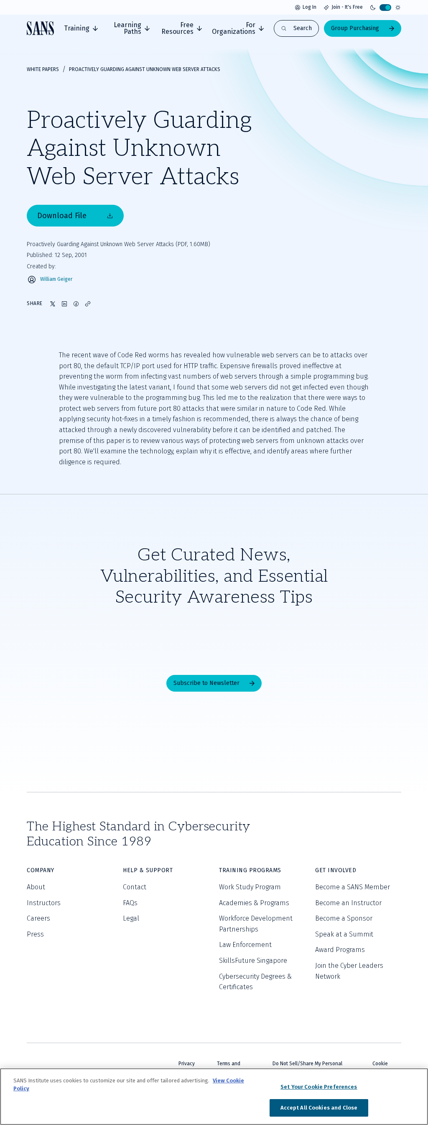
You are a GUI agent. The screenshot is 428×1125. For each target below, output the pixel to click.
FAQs (130, 903)
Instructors (44, 903)
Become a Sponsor (343, 918)
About (36, 887)
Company (40, 870)
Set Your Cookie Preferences (318, 1087)
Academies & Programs (254, 903)
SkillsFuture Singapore (253, 961)
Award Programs (340, 950)
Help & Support (148, 870)
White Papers (43, 69)
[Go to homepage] (40, 28)
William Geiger (56, 279)
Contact (134, 887)
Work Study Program (250, 887)
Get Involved (335, 870)
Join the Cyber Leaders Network (349, 971)
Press (35, 934)
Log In (309, 7)
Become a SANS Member (352, 887)
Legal (131, 918)
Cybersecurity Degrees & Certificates (255, 981)
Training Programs (250, 870)
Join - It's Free (347, 7)
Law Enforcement (245, 945)
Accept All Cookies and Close (319, 1108)
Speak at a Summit (344, 934)
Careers (38, 918)
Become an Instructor (348, 903)
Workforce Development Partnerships (256, 923)
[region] (214, 1096)
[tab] (81, 28)
